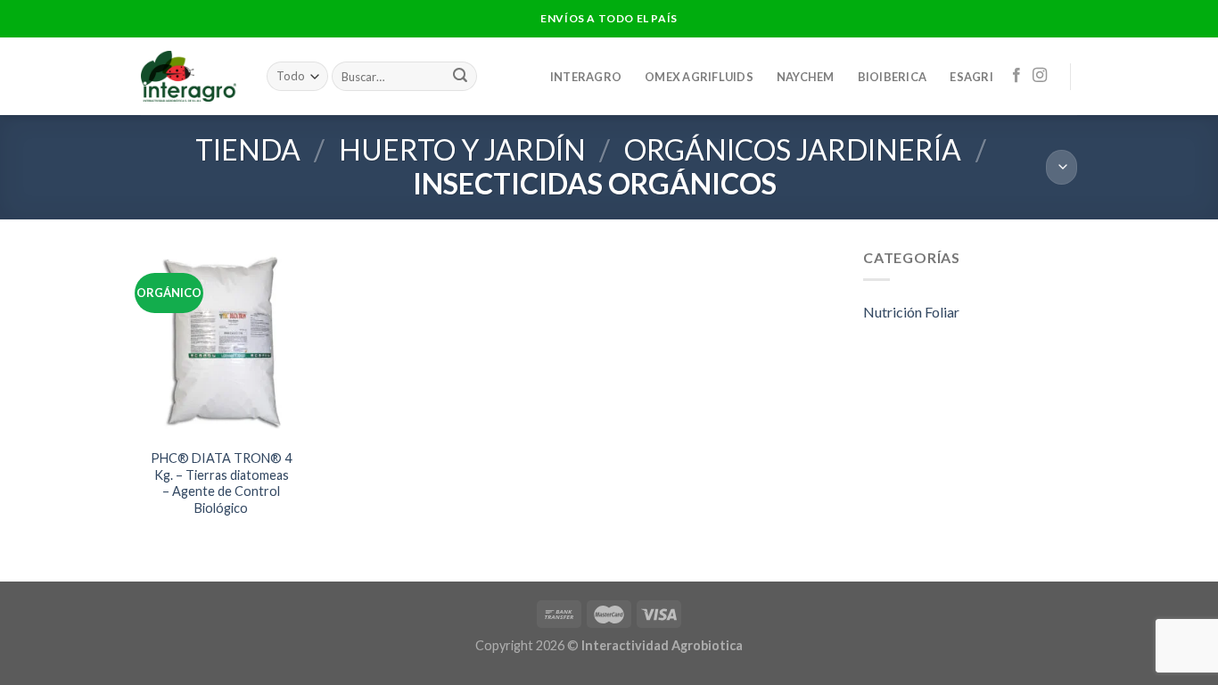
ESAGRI (971, 77)
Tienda (247, 149)
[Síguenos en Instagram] (1040, 76)
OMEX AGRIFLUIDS (699, 77)
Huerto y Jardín (462, 149)
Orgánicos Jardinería (792, 149)
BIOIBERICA (892, 77)
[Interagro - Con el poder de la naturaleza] (190, 76)
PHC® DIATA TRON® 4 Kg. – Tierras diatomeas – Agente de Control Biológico (221, 483)
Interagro (585, 77)
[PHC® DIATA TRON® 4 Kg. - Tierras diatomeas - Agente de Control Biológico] (221, 342)
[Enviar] (460, 77)
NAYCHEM (806, 77)
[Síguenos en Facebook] (1016, 76)
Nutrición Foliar (911, 311)
